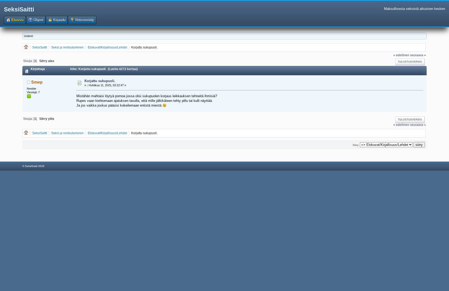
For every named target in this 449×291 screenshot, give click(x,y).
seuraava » (418, 55)
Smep (37, 82)
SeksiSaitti (19, 9)
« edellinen (401, 55)
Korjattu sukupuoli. (99, 81)
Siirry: (356, 145)
